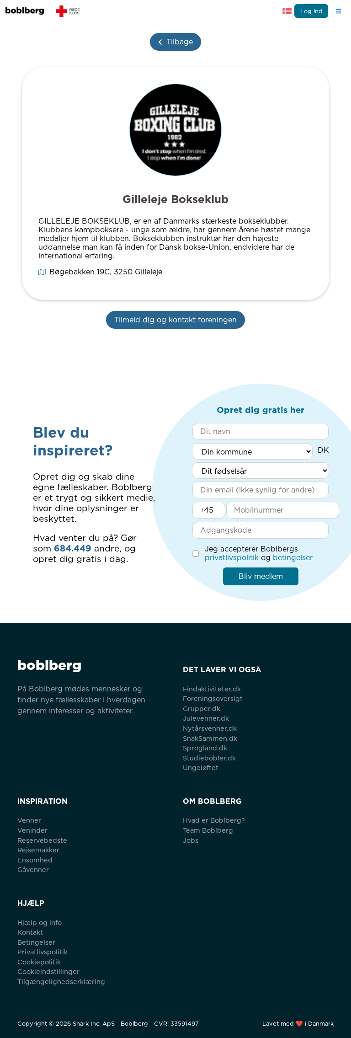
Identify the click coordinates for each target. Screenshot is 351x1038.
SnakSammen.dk (210, 738)
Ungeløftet (200, 767)
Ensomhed (35, 860)
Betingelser (36, 942)
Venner (29, 820)
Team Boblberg (208, 830)
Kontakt (30, 932)
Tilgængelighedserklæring (61, 981)
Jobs (190, 840)
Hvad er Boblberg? (214, 820)
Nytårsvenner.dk (210, 728)
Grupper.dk (201, 708)
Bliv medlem (261, 576)
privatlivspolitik (232, 557)
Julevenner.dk (206, 718)
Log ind (311, 11)
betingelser (293, 557)
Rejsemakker (38, 850)
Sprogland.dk (205, 748)
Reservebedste (42, 840)
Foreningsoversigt (213, 698)
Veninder (32, 830)
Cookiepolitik (39, 962)
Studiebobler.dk (209, 758)
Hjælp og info (39, 922)
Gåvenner (33, 869)
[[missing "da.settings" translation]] (287, 11)
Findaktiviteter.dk (212, 689)
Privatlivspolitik (42, 952)
